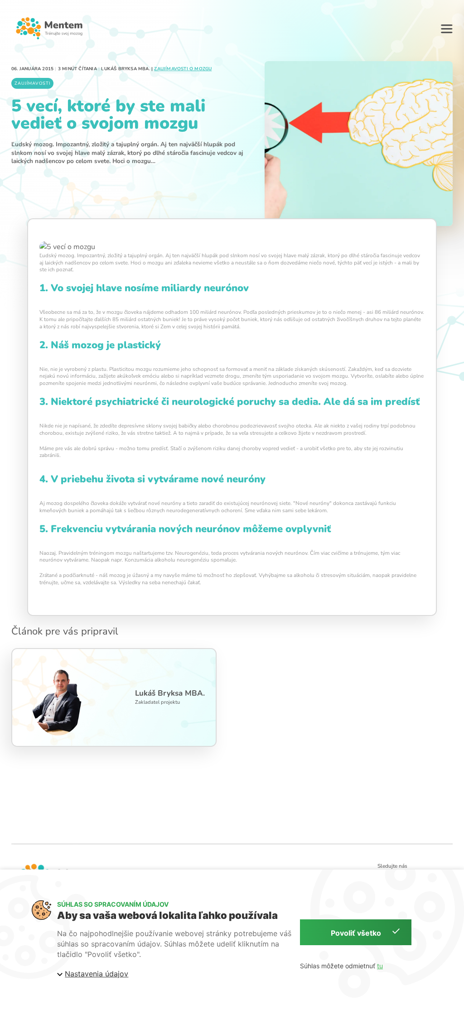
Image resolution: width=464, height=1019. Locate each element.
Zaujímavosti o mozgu (183, 69)
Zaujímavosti (32, 83)
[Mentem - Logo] (49, 28)
